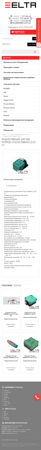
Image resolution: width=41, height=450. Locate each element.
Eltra (4, 415)
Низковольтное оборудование (16, 62)
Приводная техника (11, 67)
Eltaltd (12, 267)
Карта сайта (7, 403)
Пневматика (8, 130)
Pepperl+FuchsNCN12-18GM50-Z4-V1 (11, 356)
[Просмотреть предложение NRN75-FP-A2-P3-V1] (31, 343)
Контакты (6, 401)
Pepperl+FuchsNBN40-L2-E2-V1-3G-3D (11, 314)
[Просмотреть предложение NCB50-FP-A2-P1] (31, 300)
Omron (6, 96)
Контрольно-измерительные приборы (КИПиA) (19, 78)
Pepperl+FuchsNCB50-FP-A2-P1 (30, 313)
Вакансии (6, 397)
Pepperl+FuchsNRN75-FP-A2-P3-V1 (30, 356)
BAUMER (7, 88)
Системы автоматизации (14, 72)
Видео (5, 405)
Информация (12, 186)
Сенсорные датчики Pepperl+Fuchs (19, 134)
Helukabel (6, 419)
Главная (4, 134)
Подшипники (9, 125)
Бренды (5, 394)
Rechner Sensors (9, 108)
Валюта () (6, 44)
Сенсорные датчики (12, 84)
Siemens (6, 115)
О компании (7, 392)
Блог (4, 399)
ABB (4, 411)
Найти (36, 38)
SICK (5, 111)
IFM (5, 92)
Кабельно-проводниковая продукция (19, 120)
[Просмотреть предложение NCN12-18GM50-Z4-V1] (12, 343)
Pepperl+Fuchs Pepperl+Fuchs (12, 136)
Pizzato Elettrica (9, 104)
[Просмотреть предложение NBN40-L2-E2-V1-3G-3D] (11, 300)
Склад (5, 396)
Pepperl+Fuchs (9, 100)
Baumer (5, 413)
